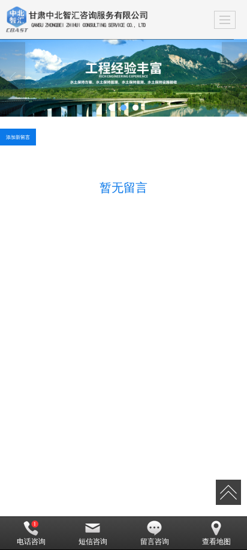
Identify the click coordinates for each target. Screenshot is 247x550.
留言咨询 (154, 541)
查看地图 (216, 541)
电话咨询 (31, 541)
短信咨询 (93, 541)
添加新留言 (18, 136)
